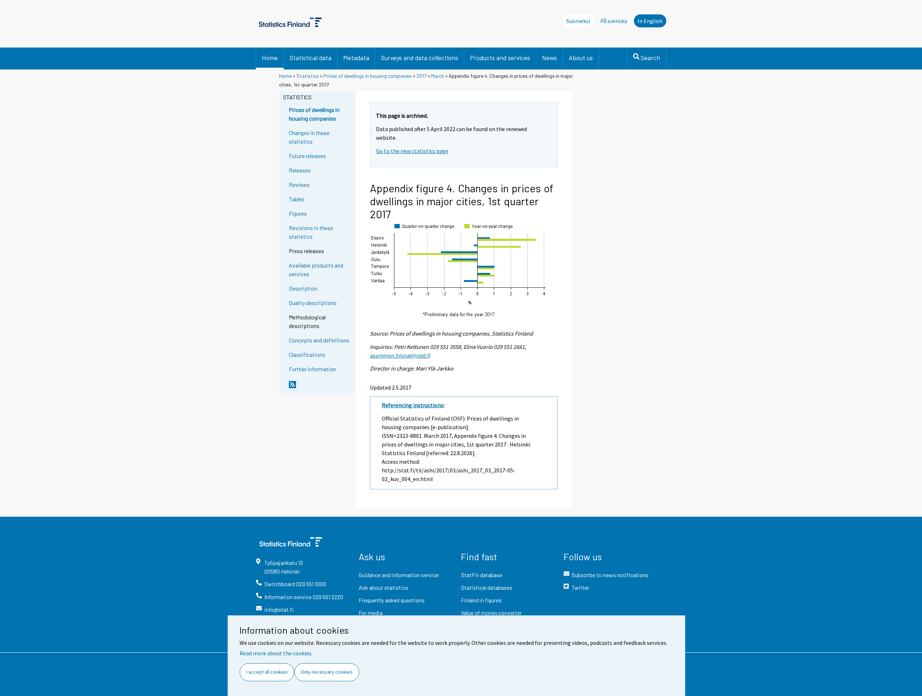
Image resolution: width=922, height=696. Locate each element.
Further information (312, 368)
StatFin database (481, 574)
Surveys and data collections (419, 58)
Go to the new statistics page (412, 150)
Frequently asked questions (392, 600)
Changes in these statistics (309, 137)
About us (581, 58)
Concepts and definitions (319, 340)
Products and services (500, 58)
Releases (300, 170)
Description (303, 288)
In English (649, 20)
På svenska (615, 20)
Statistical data (310, 58)
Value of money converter (491, 612)
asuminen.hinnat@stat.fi (400, 355)
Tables (297, 199)
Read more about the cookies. (276, 653)
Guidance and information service (399, 574)
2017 (421, 76)
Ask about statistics (383, 587)
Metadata (356, 58)
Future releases (307, 155)
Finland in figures (481, 600)
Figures (298, 213)
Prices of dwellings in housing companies (367, 76)
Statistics (307, 76)
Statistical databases (487, 587)
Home (270, 58)
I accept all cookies (267, 672)
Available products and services (316, 269)
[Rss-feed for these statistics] (320, 387)
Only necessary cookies (327, 672)
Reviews (299, 184)
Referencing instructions (412, 405)
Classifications (307, 354)
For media (370, 612)
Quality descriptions (313, 302)
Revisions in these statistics (311, 232)
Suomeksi (578, 20)
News (549, 58)
